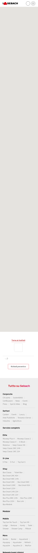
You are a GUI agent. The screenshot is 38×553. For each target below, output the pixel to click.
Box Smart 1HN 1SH (10, 491)
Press (5, 404)
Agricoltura (17, 421)
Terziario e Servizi (24, 417)
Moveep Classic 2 (24, 438)
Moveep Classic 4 (9, 442)
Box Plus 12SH (8, 501)
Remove (14, 525)
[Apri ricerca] (28, 3)
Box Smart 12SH (9, 488)
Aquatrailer (17, 542)
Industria (6, 421)
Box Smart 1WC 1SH (10, 495)
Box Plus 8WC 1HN (10, 498)
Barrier (13, 539)
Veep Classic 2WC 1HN (11, 448)
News (17, 401)
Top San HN (24, 522)
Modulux (6, 445)
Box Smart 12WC (9, 485)
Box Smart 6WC (23, 482)
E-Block (22, 442)
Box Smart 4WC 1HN (11, 479)
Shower (6, 528)
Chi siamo (6, 397)
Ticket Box (18, 472)
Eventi (25, 401)
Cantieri (6, 414)
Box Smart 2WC (9, 482)
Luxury (22, 414)
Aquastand (23, 539)
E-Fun (12, 462)
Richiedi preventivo (18, 366)
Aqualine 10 (17, 545)
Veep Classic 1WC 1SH (11, 451)
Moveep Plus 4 (8, 438)
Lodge (5, 525)
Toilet (30, 525)
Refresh (27, 542)
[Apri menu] (33, 3)
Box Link (20, 501)
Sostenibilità (18, 397)
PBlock (28, 528)
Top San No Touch (10, 522)
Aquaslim (6, 545)
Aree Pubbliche (9, 417)
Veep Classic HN (19, 445)
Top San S (21, 462)
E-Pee (5, 462)
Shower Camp (17, 528)
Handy (22, 525)
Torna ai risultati (18, 340)
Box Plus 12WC (26, 498)
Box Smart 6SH (24, 485)
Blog (25, 404)
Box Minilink (7, 504)
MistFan (28, 545)
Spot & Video (15, 404)
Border (5, 539)
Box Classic (7, 472)
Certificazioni (8, 401)
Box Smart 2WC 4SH (10, 475)
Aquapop (6, 542)
